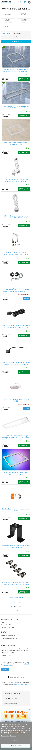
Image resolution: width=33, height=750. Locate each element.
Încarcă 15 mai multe (16, 597)
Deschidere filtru (16, 42)
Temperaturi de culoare (11, 698)
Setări (16, 740)
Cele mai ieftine (17, 33)
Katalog (3, 622)
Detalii (26, 299)
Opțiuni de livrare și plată (12, 693)
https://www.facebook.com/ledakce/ (13, 638)
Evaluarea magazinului (11, 704)
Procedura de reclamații (7, 627)
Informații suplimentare (8, 736)
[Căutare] (20, 2)
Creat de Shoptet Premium (17, 677)
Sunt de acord (16, 746)
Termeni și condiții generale (8, 625)
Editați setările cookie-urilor (21, 684)
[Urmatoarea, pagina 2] (15, 602)
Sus (16, 610)
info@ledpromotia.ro (9, 635)
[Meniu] (29, 2)
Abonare (5, 669)
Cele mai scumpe (6, 37)
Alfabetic (15, 37)
